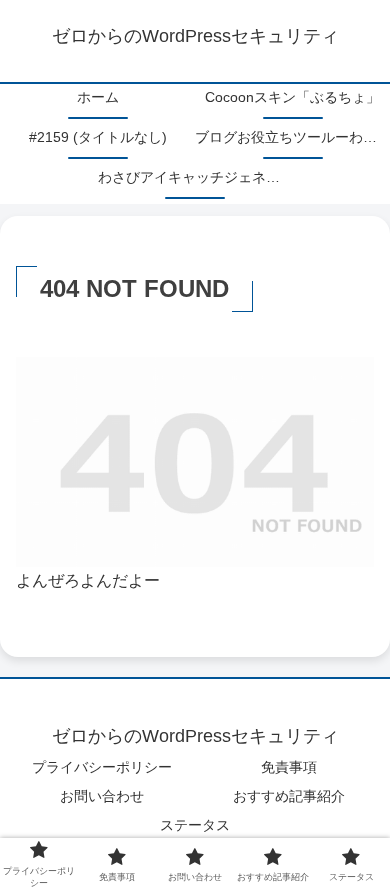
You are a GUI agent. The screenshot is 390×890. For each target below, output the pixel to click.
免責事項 (289, 767)
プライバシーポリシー (102, 767)
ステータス (195, 825)
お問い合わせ (102, 796)
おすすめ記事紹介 (289, 796)
